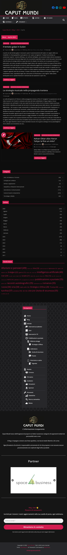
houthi (34, 272)
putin (3, 283)
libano (42, 276)
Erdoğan (43, 147)
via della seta (5, 293)
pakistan (17, 279)
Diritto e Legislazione (9, 183)
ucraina (17, 291)
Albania (29, 268)
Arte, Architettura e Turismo (11, 177)
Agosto (5, 211)
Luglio (5, 214)
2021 (4, 249)
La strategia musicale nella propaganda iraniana (25, 90)
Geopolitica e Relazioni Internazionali (19, 43)
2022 (4, 246)
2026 (4, 208)
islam (18, 276)
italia (33, 276)
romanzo (49, 283)
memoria (4, 279)
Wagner (41, 50)
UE (25, 291)
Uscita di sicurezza (47, 290)
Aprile (5, 224)
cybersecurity (44, 268)
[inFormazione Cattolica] (33, 480)
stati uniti (24, 287)
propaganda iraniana (52, 93)
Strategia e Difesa (39, 287)
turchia (47, 147)
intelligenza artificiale (50, 272)
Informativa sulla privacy (34, 532)
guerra (22, 272)
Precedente (12, 480)
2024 (4, 240)
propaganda (25, 279)
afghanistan (33, 93)
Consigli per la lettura (10, 180)
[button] (28, 18)
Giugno (5, 217)
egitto (60, 268)
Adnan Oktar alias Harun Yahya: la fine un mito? (45, 139)
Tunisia (61, 287)
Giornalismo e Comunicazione (12, 190)
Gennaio (5, 233)
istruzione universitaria (41, 93)
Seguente (54, 480)
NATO (10, 280)
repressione (38, 283)
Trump (54, 287)
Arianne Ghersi (17, 50)
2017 (4, 255)
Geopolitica (6, 43)
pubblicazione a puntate (49, 279)
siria (15, 286)
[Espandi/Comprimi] (62, 177)
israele (26, 276)
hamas (28, 272)
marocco (58, 276)
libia (48, 276)
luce (53, 276)
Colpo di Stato (33, 50)
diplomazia (52, 268)
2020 (4, 252)
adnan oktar (38, 147)
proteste (31, 279)
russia (6, 286)
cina (36, 268)
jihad (37, 276)
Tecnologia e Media (9, 196)
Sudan (38, 50)
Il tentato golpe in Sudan (14, 46)
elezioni (4, 272)
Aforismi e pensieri (14, 268)
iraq (10, 276)
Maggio (5, 220)
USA (31, 291)
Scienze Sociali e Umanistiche (12, 193)
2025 (4, 236)
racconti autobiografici (20, 283)
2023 (4, 243)
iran (4, 276)
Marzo (5, 227)
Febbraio (5, 230)
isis (14, 276)
